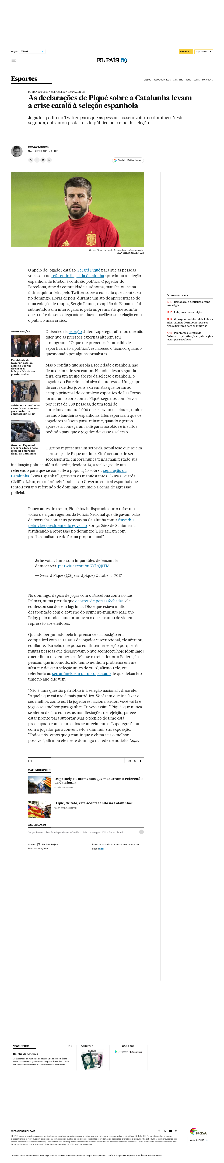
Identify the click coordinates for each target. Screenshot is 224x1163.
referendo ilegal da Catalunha (77, 275)
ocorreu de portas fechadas (99, 600)
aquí (101, 848)
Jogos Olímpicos (162, 80)
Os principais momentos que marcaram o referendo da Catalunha (98, 780)
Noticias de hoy (155, 1155)
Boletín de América (25, 1054)
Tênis (188, 80)
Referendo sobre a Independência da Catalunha (56, 92)
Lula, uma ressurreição (188, 312)
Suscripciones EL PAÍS (103, 1155)
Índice (144, 1155)
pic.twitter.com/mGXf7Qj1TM (84, 565)
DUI (104, 832)
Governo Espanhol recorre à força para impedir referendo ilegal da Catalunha (24, 449)
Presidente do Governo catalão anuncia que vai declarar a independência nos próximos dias (23, 367)
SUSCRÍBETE (186, 51)
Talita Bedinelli (62, 808)
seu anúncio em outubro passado (81, 673)
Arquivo (86, 1046)
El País (57, 788)
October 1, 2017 (109, 575)
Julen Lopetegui (91, 832)
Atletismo (178, 80)
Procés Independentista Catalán (62, 832)
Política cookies (57, 1155)
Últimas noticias (177, 295)
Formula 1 (207, 80)
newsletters (21, 1046)
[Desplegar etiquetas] (141, 832)
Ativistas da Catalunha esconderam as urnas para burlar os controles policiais (25, 409)
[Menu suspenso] (14, 60)
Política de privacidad (75, 1155)
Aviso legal (44, 1155)
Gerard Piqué (88, 270)
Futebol (147, 80)
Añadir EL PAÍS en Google (129, 160)
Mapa (89, 1155)
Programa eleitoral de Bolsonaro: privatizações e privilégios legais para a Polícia (190, 336)
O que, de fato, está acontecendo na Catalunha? (93, 803)
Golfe (197, 80)
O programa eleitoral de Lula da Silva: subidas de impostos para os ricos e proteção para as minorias (190, 322)
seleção (75, 331)
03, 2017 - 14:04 (46, 151)
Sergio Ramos (35, 832)
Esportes (24, 79)
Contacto (15, 1155)
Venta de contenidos (29, 1155)
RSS (138, 1155)
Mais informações (37, 848)
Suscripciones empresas (124, 1155)
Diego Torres (38, 147)
